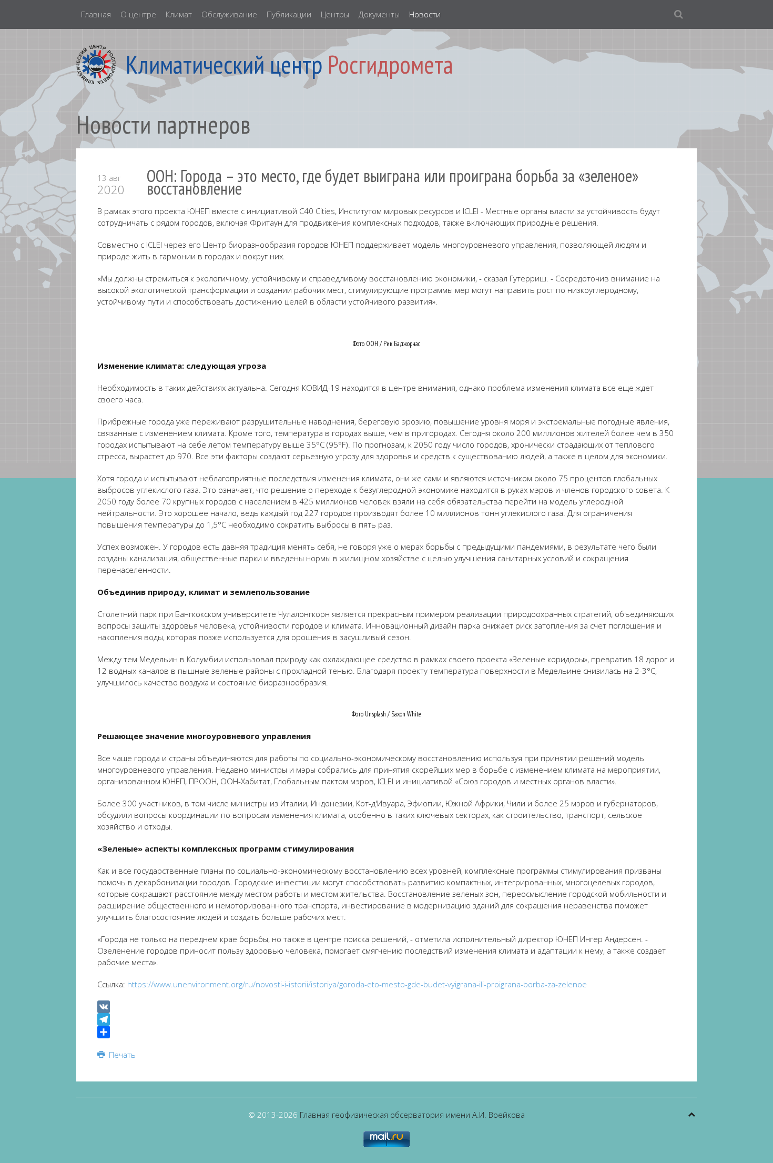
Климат (179, 14)
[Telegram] (386, 1019)
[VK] (386, 1006)
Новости (425, 14)
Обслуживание (229, 14)
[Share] (386, 1032)
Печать (121, 1054)
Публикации (289, 14)
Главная (96, 14)
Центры (335, 14)
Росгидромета (390, 64)
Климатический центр (224, 64)
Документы (379, 14)
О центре (138, 14)
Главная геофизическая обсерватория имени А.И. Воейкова (412, 1114)
